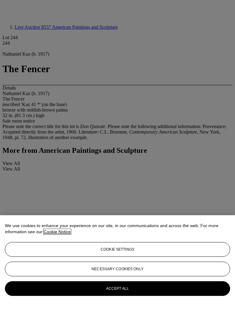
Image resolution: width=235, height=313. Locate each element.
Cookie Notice (57, 231)
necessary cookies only (117, 269)
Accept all (117, 288)
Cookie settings (117, 249)
